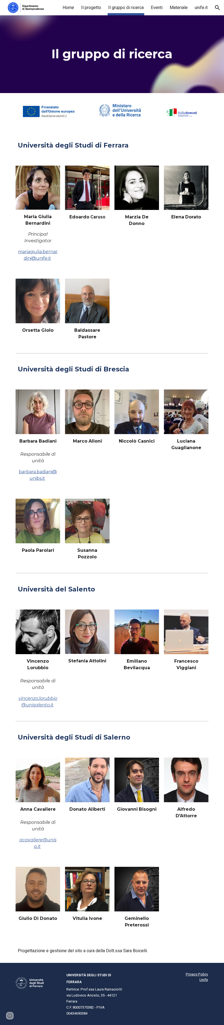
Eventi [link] (157, 7)
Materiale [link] (179, 7)
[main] (112, 54)
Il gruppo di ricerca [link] (126, 7)
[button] (217, 7)
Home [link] (68, 7)
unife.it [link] (201, 7)
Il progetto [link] (91, 7)
